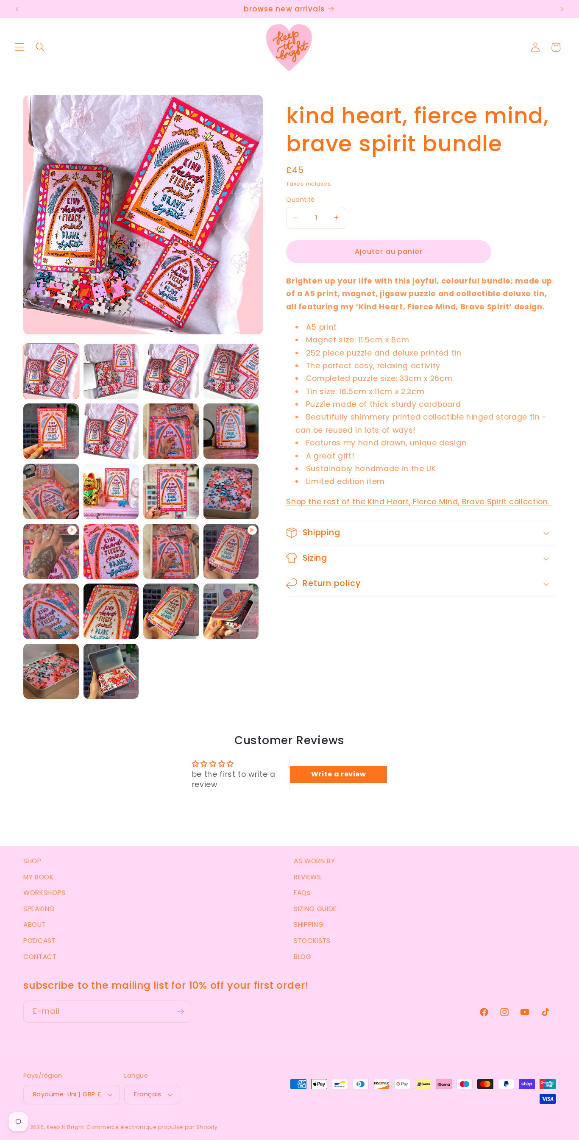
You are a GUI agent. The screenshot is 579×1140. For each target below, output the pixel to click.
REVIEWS (307, 877)
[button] (19, 47)
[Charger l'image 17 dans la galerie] (171, 611)
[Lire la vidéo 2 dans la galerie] (231, 551)
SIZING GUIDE (315, 908)
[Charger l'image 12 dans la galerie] (231, 491)
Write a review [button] (338, 774)
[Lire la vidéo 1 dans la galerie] (51, 551)
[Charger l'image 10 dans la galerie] (111, 491)
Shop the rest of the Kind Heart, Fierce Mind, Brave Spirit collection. (419, 502)
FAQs (302, 892)
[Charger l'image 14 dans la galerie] (171, 551)
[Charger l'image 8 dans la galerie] (231, 431)
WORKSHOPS (44, 892)
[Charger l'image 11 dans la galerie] (171, 491)
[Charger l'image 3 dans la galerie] (171, 371)
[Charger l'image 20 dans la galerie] (111, 671)
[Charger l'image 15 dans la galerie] (51, 611)
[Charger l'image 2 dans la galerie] (111, 371)
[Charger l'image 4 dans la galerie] (231, 371)
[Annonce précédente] (17, 9)
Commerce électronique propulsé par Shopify (152, 1127)
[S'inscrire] (180, 1012)
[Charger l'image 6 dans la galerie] (111, 431)
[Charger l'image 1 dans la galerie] (51, 371)
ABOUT (34, 924)
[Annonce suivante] (561, 9)
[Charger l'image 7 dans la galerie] (171, 431)
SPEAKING (39, 908)
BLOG (303, 956)
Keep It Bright (65, 1127)
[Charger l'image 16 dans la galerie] (111, 611)
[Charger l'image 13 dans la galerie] (111, 551)
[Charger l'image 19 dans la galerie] (51, 671)
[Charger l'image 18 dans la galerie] (231, 611)
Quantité (300, 199)
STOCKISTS (312, 940)
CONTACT (40, 956)
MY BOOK (38, 877)
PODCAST (39, 940)
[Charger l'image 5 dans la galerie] (51, 431)
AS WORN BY (314, 860)
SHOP (32, 860)
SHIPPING (308, 924)
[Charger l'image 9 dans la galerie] (51, 491)
